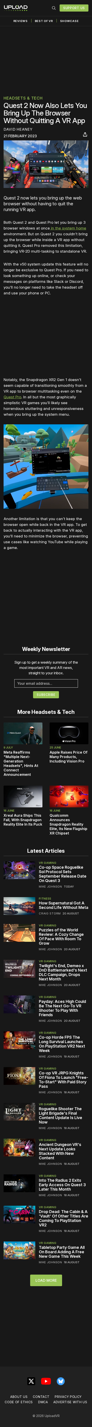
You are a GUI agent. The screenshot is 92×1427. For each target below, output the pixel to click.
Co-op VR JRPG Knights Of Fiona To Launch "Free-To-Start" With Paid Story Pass (63, 1080)
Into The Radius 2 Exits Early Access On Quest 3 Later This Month (62, 1184)
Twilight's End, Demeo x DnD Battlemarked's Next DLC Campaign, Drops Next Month (63, 972)
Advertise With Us (70, 1402)
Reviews (20, 21)
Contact (41, 1397)
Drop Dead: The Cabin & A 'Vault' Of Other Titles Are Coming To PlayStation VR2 (63, 1218)
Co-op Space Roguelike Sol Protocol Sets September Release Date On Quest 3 (62, 874)
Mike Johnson (50, 886)
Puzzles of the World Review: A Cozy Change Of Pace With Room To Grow (61, 937)
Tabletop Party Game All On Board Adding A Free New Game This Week (62, 1252)
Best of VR (44, 21)
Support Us (74, 8)
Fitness (45, 898)
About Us (19, 1397)
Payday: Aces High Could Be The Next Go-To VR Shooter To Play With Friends (62, 1008)
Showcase (69, 21)
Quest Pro (12, 397)
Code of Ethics (19, 1402)
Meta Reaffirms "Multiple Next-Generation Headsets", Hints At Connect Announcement (21, 763)
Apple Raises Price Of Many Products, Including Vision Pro (69, 756)
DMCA (43, 1402)
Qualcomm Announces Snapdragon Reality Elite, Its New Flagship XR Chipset (68, 824)
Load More (46, 1280)
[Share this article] (85, 134)
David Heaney (18, 129)
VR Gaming (47, 862)
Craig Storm (50, 913)
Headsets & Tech (23, 98)
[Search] (54, 8)
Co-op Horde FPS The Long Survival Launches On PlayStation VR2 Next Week (62, 1044)
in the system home (68, 228)
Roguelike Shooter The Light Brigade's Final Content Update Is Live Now (60, 1115)
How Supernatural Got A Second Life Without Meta (63, 905)
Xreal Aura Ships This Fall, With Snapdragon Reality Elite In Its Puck (23, 819)
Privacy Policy (68, 1397)
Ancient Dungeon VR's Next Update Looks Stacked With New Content (60, 1151)
